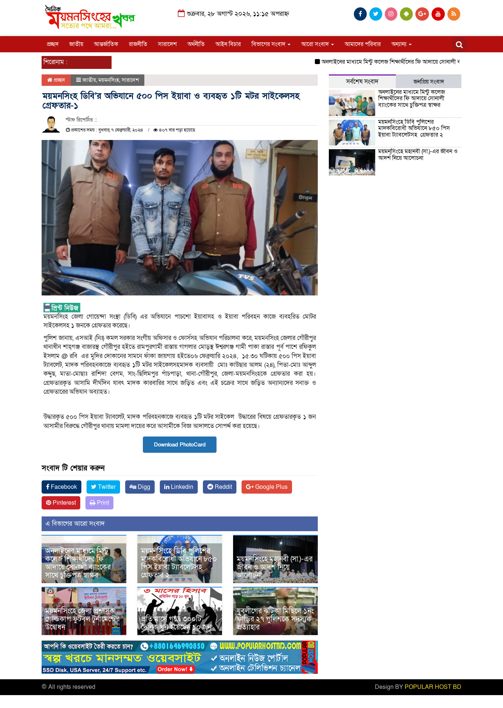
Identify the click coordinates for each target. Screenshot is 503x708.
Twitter (106, 487)
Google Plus (271, 487)
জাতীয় (76, 44)
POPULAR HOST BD (433, 687)
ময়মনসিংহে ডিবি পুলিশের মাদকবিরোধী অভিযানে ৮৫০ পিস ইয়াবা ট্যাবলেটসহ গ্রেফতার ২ (179, 563)
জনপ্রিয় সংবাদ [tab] (429, 82)
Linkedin (181, 487)
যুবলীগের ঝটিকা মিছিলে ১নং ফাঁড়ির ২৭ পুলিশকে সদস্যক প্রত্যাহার (275, 619)
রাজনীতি (138, 44)
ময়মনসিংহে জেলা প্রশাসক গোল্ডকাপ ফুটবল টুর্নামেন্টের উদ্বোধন (82, 619)
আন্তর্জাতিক (106, 44)
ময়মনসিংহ (108, 80)
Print (102, 503)
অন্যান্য (399, 44)
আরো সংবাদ (315, 44)
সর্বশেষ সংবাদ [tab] (362, 81)
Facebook (63, 487)
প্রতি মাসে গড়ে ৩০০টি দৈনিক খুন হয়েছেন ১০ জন (176, 623)
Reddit (222, 487)
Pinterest (63, 503)
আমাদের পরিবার (363, 44)
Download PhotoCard (179, 444)
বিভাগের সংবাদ (269, 44)
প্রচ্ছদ (53, 44)
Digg (143, 487)
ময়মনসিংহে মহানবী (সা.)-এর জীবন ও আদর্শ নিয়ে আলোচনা (275, 567)
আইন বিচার (228, 44)
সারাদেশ (167, 44)
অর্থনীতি (196, 44)
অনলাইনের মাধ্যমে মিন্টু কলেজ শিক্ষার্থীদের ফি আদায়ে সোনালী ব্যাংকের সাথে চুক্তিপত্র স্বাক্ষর (78, 563)
